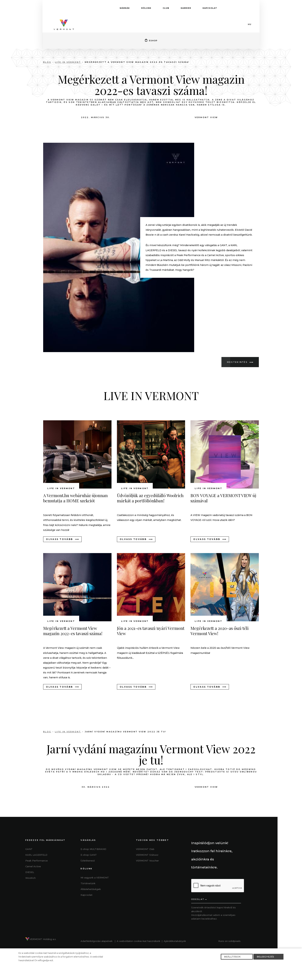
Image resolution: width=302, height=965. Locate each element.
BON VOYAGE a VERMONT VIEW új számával (223, 498)
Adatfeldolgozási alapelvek (97, 941)
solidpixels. (234, 941)
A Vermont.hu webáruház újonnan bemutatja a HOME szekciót (75, 498)
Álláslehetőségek (91, 889)
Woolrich (30, 877)
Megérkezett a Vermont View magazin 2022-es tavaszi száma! (72, 630)
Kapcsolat (86, 894)
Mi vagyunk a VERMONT (95, 877)
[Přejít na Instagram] (146, 872)
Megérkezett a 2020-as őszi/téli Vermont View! (219, 630)
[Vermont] (64, 24)
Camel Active (33, 866)
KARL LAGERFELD (36, 854)
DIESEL (29, 872)
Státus (146, 854)
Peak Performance (36, 860)
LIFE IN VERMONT (68, 62)
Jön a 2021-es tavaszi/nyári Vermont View (150, 630)
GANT (29, 849)
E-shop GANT (89, 854)
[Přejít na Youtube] (154, 872)
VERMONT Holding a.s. (43, 939)
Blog (47, 62)
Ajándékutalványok (175, 941)
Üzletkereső (88, 860)
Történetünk (88, 883)
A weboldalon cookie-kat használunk (138, 941)
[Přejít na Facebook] (138, 872)
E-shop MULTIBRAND (93, 849)
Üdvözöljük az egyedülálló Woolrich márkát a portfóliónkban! (150, 498)
